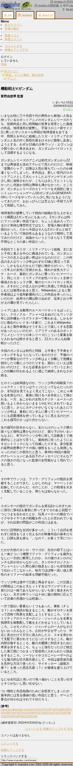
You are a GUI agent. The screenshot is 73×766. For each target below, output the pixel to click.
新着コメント (13, 39)
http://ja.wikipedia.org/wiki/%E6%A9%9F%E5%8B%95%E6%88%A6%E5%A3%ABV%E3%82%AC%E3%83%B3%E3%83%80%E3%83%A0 (36, 713)
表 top (8, 15)
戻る (70, 728)
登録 (4, 64)
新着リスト (12, 35)
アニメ (11, 78)
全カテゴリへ (13, 24)
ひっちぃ (68, 109)
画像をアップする (16, 49)
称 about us (45, 15)
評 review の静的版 (46, 5)
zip (71, 5)
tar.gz (69, 9)
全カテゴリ (11, 71)
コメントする (13, 46)
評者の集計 (12, 28)
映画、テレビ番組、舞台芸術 (25, 75)
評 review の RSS (61, 1)
